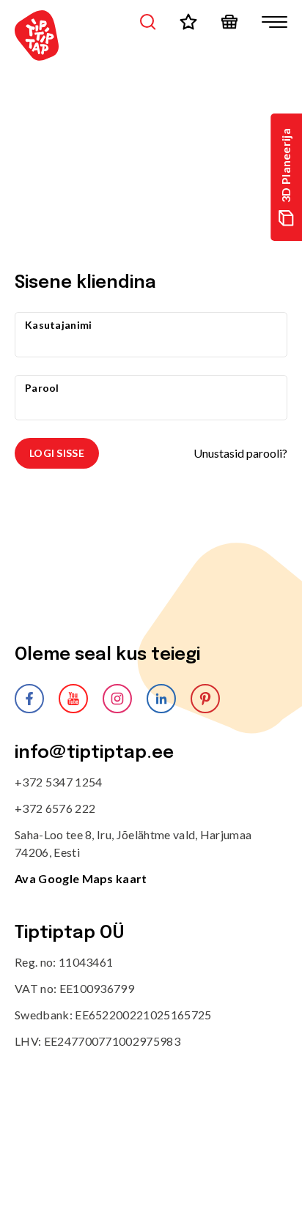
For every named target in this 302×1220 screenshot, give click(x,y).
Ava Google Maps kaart (81, 878)
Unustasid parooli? (240, 453)
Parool (42, 388)
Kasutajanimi (58, 325)
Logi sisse (56, 453)
